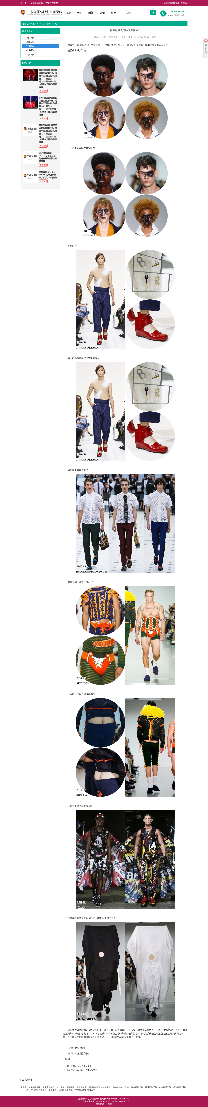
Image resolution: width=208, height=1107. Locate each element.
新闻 (91, 13)
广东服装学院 (141, 44)
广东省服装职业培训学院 (99, 1098)
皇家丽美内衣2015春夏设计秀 (84, 1069)
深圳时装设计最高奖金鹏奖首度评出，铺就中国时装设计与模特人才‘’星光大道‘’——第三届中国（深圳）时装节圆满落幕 (48, 78)
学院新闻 (30, 37)
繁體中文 (175, 3)
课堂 (102, 13)
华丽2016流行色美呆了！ (82, 1066)
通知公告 (30, 41)
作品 (113, 13)
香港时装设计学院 (121, 1087)
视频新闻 (30, 54)
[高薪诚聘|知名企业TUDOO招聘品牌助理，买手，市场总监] (30, 176)
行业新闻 (46, 23)
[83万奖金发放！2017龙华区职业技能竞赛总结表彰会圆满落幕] (30, 157)
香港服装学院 (137, 1087)
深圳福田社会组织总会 (76, 1087)
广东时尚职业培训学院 (85, 1090)
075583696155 (103, 1101)
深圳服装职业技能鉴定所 (100, 1087)
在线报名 (167, 3)
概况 (68, 13)
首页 (36, 23)
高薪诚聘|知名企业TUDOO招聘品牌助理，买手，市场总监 (48, 174)
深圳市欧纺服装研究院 (30, 1087)
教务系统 (184, 3)
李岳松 (109, 1104)
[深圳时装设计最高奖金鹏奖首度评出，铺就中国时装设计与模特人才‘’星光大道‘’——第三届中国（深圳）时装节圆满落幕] (30, 75)
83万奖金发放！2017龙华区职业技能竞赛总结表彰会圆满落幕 (48, 157)
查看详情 (43, 91)
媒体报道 (30, 50)
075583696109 (118, 1101)
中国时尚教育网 (66, 1090)
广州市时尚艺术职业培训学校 (43, 1090)
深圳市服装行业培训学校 (53, 1087)
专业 (79, 13)
